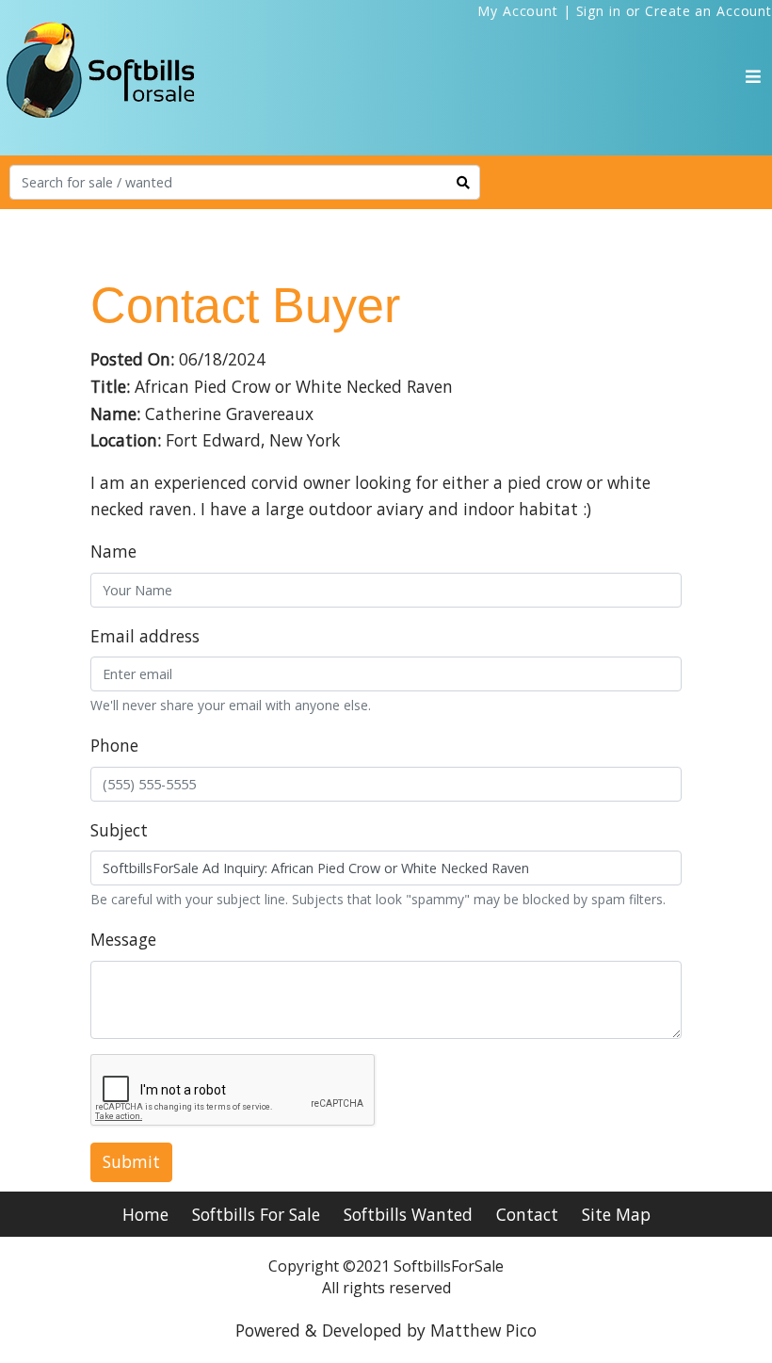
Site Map (616, 1214)
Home (145, 1214)
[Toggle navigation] (753, 76)
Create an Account (708, 11)
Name (113, 551)
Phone (114, 745)
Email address (145, 636)
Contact (527, 1214)
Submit (131, 1161)
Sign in (598, 11)
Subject (119, 830)
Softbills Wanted (408, 1214)
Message (123, 939)
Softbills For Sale (256, 1214)
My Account (517, 11)
